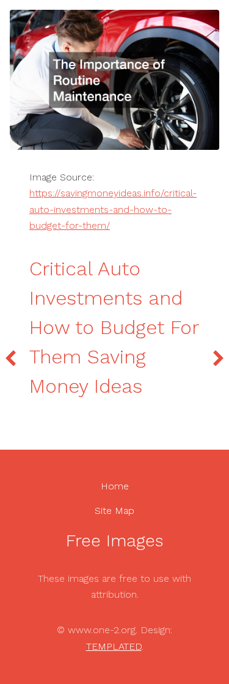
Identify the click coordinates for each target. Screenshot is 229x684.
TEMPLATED (114, 646)
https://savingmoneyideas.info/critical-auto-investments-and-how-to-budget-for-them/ (113, 209)
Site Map (114, 510)
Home (115, 486)
